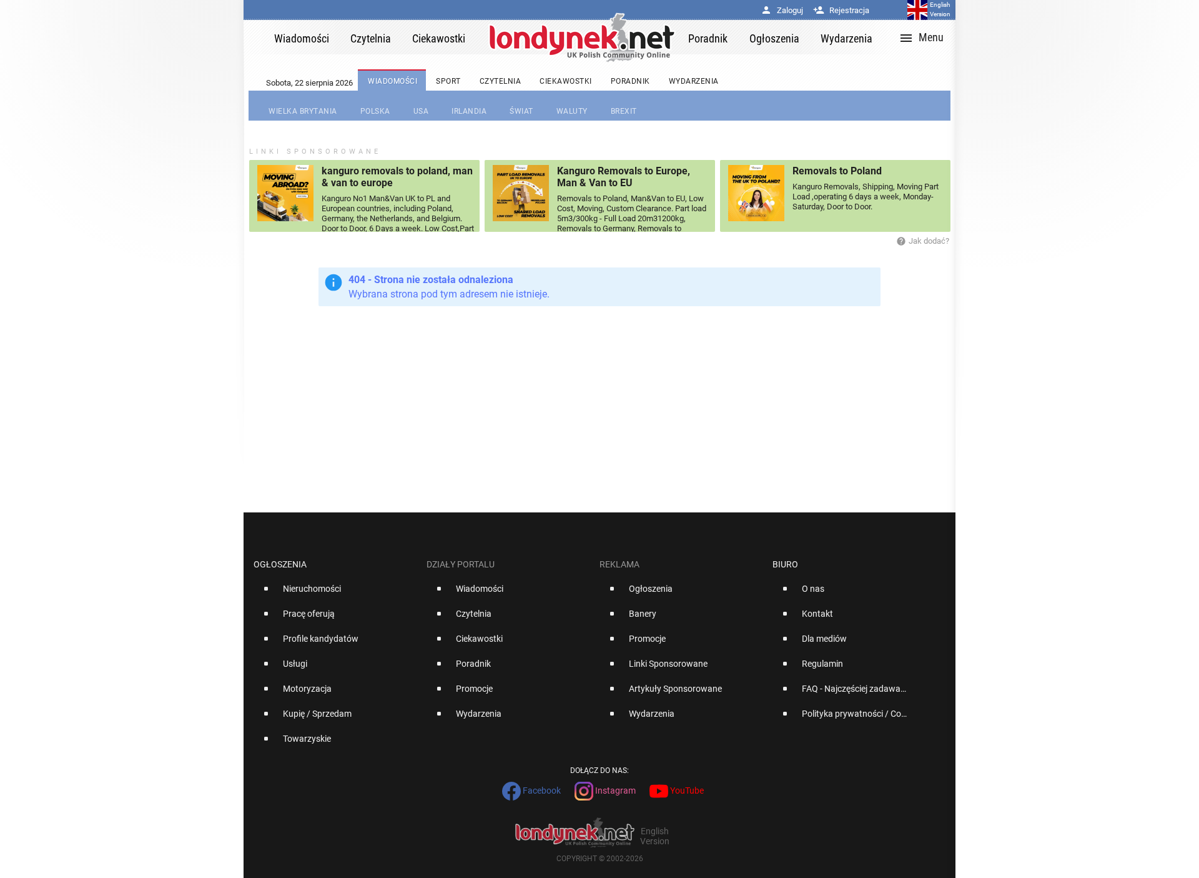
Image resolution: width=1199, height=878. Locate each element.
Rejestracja (841, 10)
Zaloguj (782, 10)
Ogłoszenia (280, 564)
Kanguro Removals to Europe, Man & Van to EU (623, 177)
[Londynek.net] (582, 37)
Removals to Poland (837, 171)
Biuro (785, 564)
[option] (335, 593)
